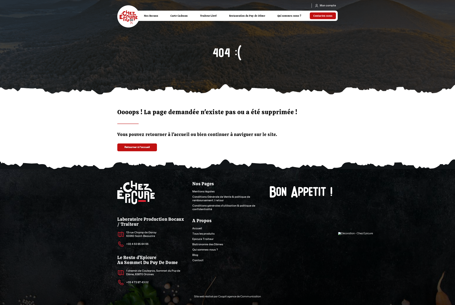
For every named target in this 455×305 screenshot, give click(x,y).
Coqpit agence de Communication (239, 296)
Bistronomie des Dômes (207, 244)
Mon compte (328, 5)
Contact (198, 260)
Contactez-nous (322, 15)
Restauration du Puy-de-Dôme (247, 15)
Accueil (197, 228)
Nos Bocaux (151, 15)
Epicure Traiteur (203, 239)
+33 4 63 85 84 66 (137, 244)
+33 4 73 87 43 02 (137, 282)
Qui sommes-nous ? (289, 15)
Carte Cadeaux (179, 15)
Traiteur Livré (208, 15)
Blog (195, 255)
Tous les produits (203, 233)
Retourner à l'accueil (137, 147)
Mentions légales (203, 191)
